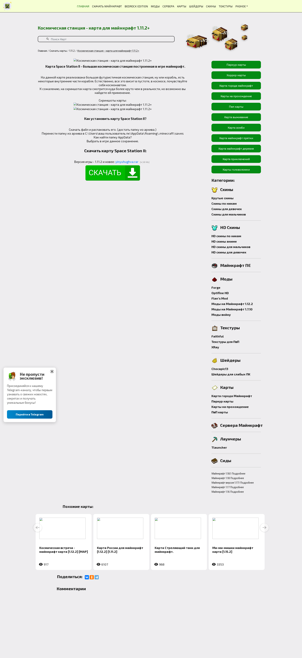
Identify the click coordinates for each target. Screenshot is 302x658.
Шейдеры (230, 360)
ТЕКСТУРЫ (226, 6)
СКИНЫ (211, 6)
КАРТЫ (181, 6)
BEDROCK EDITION (136, 6)
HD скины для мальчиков (230, 247)
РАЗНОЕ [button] (240, 6)
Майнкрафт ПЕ (235, 265)
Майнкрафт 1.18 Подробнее (227, 478)
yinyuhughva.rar (126, 162)
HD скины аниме (224, 241)
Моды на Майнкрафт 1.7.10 (232, 309)
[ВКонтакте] (87, 577)
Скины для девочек (226, 209)
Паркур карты (236, 64)
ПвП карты (219, 412)
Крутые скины (222, 198)
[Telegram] (97, 577)
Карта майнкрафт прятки (236, 138)
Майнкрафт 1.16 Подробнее (227, 491)
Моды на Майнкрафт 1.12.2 (232, 304)
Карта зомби (236, 127)
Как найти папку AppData (112, 137)
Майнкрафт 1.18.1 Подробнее (228, 473)
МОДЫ (155, 6)
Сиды (225, 460)
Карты (226, 387)
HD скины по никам (226, 236)
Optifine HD (220, 293)
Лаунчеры (230, 438)
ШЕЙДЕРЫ (196, 6)
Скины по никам (224, 203)
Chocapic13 (219, 369)
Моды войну (221, 315)
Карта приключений (236, 159)
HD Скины (230, 227)
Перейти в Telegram (30, 414)
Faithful (217, 336)
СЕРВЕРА (168, 6)
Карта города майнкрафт (236, 85)
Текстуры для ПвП (225, 342)
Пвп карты (236, 106)
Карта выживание (236, 117)
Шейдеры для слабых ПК (230, 374)
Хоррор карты (236, 75)
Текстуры (230, 327)
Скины (226, 189)
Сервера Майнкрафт (241, 425)
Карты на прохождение (236, 96)
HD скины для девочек (228, 252)
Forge (215, 287)
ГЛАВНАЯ (83, 6)
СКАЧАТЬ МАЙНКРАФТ (107, 6)
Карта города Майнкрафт (231, 396)
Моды (226, 278)
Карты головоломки (236, 169)
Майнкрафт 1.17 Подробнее (227, 487)
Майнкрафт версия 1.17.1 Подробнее (232, 482)
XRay (215, 347)
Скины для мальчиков (228, 214)
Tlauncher (219, 447)
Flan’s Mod (219, 298)
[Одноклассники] (92, 577)
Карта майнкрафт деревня (236, 148)
